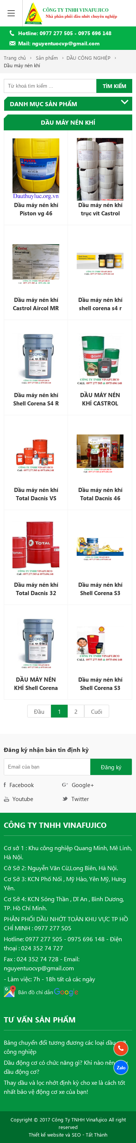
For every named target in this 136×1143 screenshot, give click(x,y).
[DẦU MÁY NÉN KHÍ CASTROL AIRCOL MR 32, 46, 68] (100, 359)
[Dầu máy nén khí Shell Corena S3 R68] (100, 549)
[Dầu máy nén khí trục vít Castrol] (100, 169)
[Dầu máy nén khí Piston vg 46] (35, 169)
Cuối (96, 711)
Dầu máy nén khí (22, 65)
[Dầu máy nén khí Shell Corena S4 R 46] (35, 359)
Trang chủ (15, 57)
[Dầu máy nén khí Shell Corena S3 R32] (100, 643)
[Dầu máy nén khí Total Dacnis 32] (35, 549)
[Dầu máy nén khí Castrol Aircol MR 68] (35, 264)
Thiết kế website (46, 1134)
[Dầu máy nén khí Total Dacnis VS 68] (35, 454)
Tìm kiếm (114, 86)
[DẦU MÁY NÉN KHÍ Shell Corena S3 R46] (35, 643)
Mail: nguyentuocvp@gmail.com (59, 43)
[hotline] (120, 1048)
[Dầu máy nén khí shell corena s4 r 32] (100, 264)
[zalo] (120, 1067)
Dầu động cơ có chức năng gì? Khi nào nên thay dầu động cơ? (66, 1066)
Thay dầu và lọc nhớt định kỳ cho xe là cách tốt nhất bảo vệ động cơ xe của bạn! (64, 1086)
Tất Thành (96, 1134)
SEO (76, 1134)
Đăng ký (111, 767)
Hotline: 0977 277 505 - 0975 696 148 (64, 33)
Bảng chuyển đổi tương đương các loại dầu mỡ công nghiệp (65, 1046)
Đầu (39, 711)
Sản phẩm (47, 57)
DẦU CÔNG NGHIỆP (88, 57)
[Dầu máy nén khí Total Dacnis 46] (100, 454)
